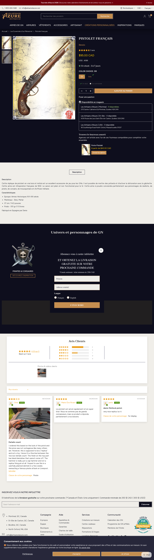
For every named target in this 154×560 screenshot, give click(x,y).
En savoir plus (84, 548)
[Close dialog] (101, 250)
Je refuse (125, 554)
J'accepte (76, 554)
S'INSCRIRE (77, 305)
